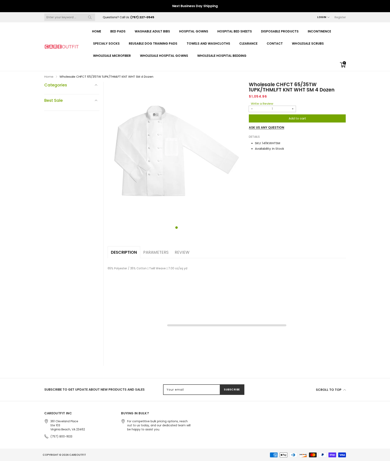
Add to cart (297, 118)
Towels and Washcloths (208, 43)
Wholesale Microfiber (112, 56)
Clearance (248, 43)
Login (321, 17)
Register (340, 17)
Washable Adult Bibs (152, 31)
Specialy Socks (106, 43)
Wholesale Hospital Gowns (164, 56)
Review (182, 252)
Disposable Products (279, 31)
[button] (177, 228)
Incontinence (319, 31)
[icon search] (90, 17)
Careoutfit (77, 455)
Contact (275, 43)
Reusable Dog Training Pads (153, 43)
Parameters (156, 252)
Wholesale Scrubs (308, 43)
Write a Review (262, 103)
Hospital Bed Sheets (234, 31)
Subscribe (232, 389)
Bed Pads (118, 31)
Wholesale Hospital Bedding (222, 56)
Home (96, 31)
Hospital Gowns (193, 31)
